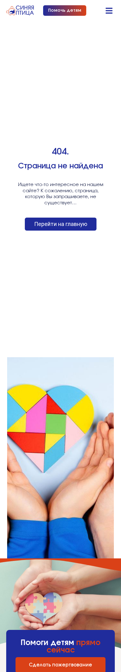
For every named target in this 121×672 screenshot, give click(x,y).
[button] (109, 10)
